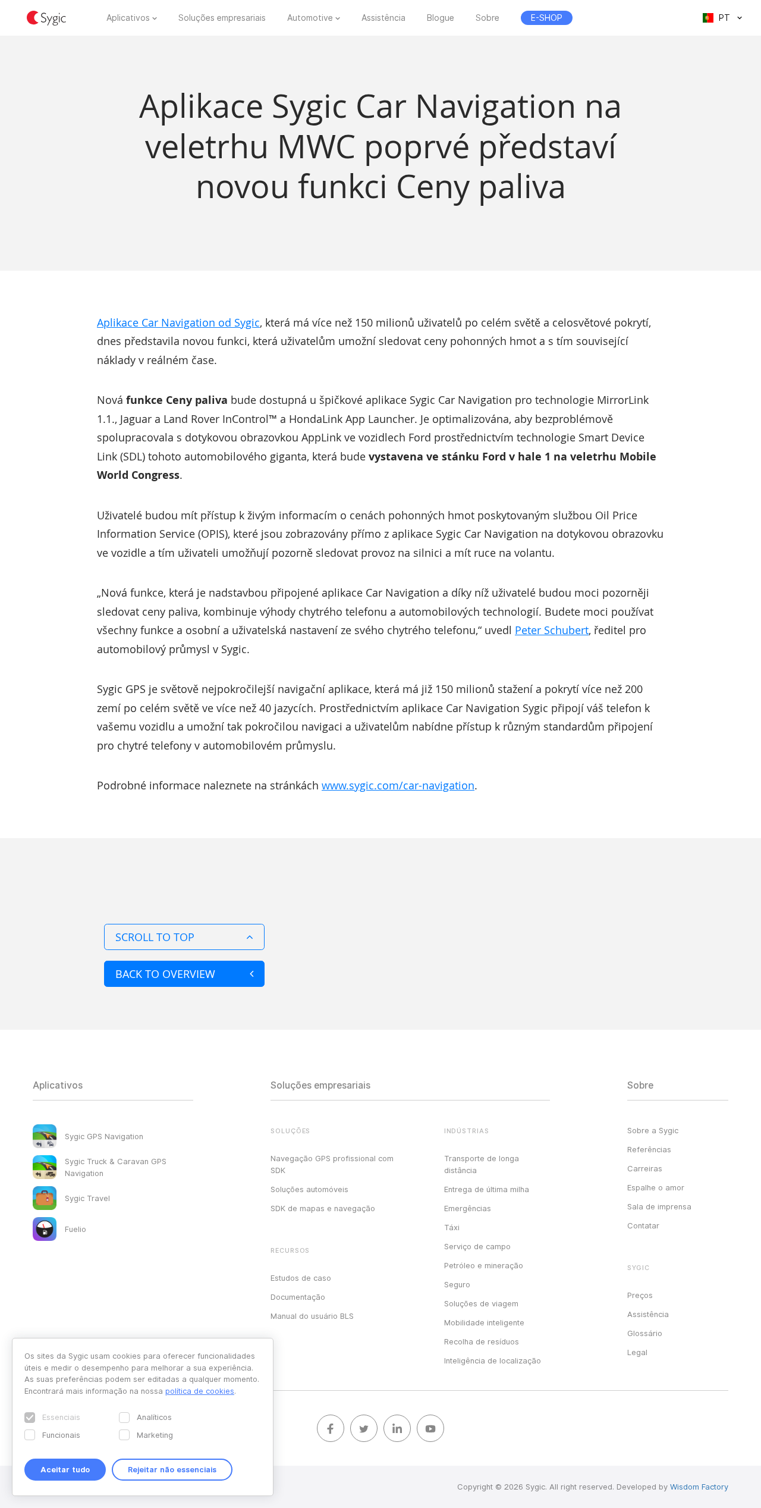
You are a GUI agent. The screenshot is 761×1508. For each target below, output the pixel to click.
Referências (649, 1149)
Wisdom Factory (699, 1486)
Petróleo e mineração (483, 1265)
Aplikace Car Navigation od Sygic (178, 322)
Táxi (452, 1227)
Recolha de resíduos (481, 1341)
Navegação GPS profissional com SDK (332, 1164)
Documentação (298, 1297)
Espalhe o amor (655, 1187)
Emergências (467, 1208)
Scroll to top (154, 937)
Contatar (643, 1225)
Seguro (457, 1284)
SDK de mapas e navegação (323, 1208)
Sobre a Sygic (652, 1130)
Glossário (644, 1333)
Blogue (440, 18)
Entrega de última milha (486, 1189)
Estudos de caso (301, 1278)
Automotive (310, 18)
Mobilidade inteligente (484, 1322)
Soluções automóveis (309, 1189)
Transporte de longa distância (481, 1164)
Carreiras (644, 1168)
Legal (637, 1352)
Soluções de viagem (481, 1303)
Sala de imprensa (659, 1206)
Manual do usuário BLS (312, 1316)
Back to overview (165, 974)
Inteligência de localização (492, 1360)
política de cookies (199, 1391)
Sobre (487, 18)
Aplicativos (128, 18)
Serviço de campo (477, 1246)
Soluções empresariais (222, 18)
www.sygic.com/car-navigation (398, 785)
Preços (640, 1295)
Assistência (383, 18)
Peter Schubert (552, 630)
